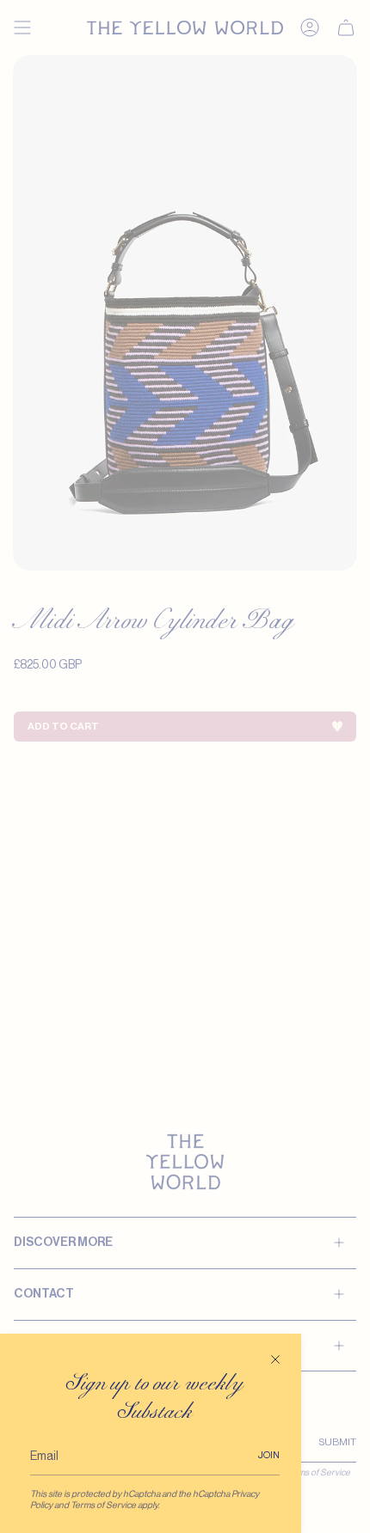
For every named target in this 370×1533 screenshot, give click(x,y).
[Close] (275, 1359)
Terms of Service (103, 1504)
